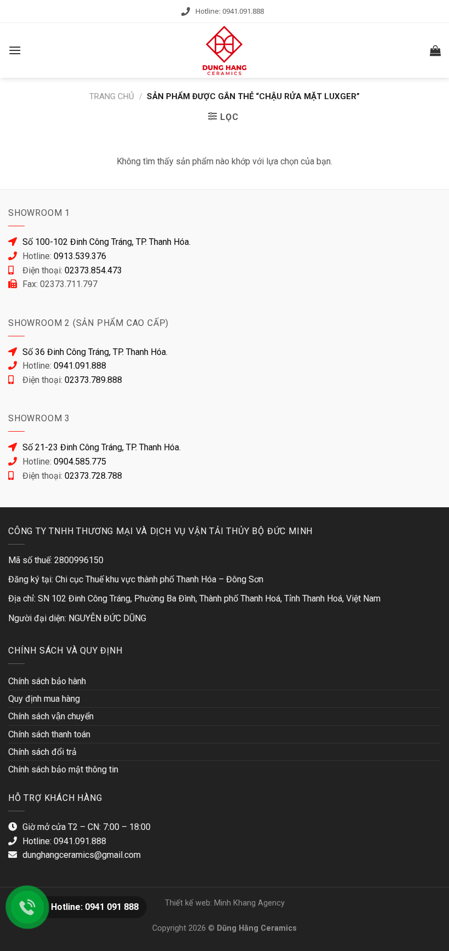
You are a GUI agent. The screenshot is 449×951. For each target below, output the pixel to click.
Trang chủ (111, 96)
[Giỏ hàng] (435, 50)
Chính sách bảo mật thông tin (63, 769)
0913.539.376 (80, 256)
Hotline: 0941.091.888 (229, 11)
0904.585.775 (80, 461)
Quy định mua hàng (44, 699)
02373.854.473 (93, 270)
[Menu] (14, 50)
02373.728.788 (93, 476)
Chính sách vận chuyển (51, 716)
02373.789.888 (93, 380)
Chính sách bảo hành (47, 681)
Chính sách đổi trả (42, 752)
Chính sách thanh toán (49, 734)
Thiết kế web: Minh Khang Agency (225, 903)
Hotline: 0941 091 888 (95, 907)
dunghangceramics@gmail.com (81, 855)
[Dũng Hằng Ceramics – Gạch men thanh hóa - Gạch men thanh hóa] (224, 50)
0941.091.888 (80, 365)
